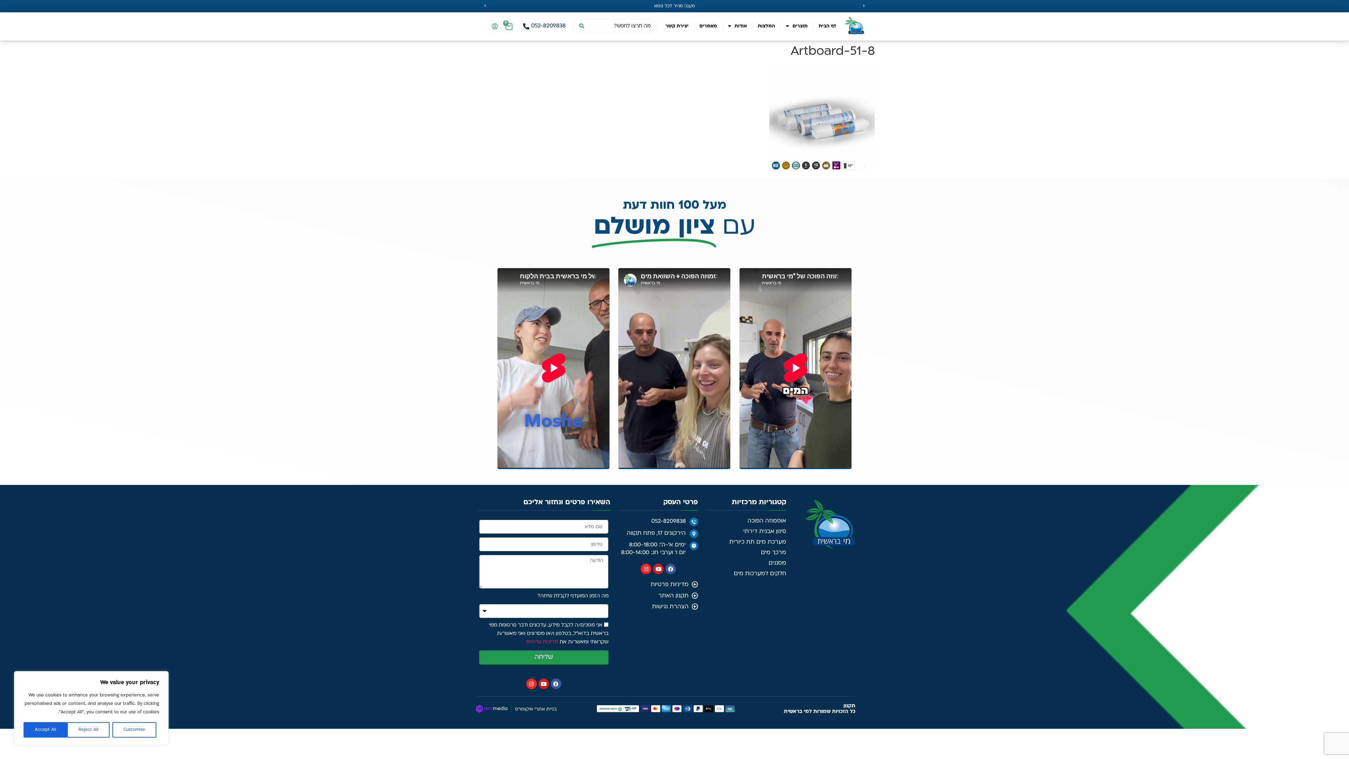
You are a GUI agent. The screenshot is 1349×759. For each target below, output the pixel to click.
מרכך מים (773, 553)
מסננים (777, 563)
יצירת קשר (677, 26)
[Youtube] (658, 569)
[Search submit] (581, 26)
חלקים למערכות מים (760, 574)
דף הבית (827, 26)
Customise (134, 730)
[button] (485, 6)
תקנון (849, 706)
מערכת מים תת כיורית (757, 542)
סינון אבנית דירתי (764, 531)
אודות (741, 26)
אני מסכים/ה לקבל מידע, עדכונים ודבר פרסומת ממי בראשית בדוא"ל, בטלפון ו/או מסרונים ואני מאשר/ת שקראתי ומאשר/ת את (548, 633)
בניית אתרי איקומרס (536, 709)
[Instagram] (646, 569)
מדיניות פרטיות (542, 642)
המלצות (766, 26)
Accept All (45, 730)
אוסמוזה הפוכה (767, 521)
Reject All (88, 730)
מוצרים (800, 26)
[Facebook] (670, 569)
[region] (91, 708)
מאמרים (708, 26)
